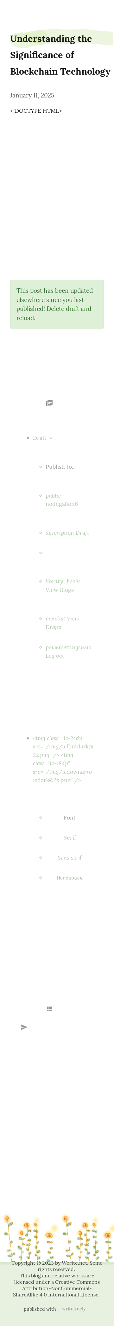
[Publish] (24, 1026)
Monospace (70, 878)
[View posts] (49, 1008)
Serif (70, 837)
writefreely (74, 1309)
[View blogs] (49, 401)
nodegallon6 (17, 10)
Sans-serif (69, 857)
